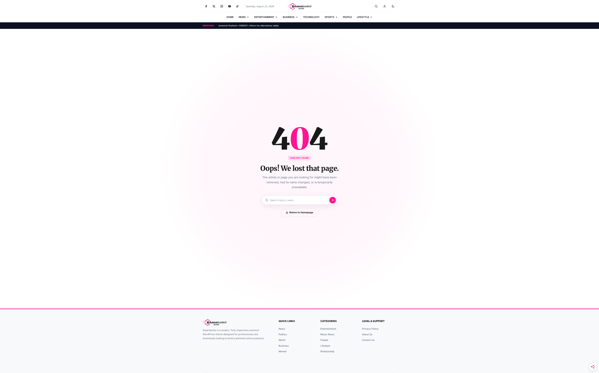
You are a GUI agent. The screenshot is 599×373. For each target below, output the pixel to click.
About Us (367, 334)
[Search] (376, 6)
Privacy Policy (370, 328)
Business (284, 345)
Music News (327, 334)
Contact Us (368, 340)
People (324, 340)
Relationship (327, 351)
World (282, 340)
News (282, 328)
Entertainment (328, 328)
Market (283, 351)
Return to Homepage (301, 212)
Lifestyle (325, 345)
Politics (283, 334)
